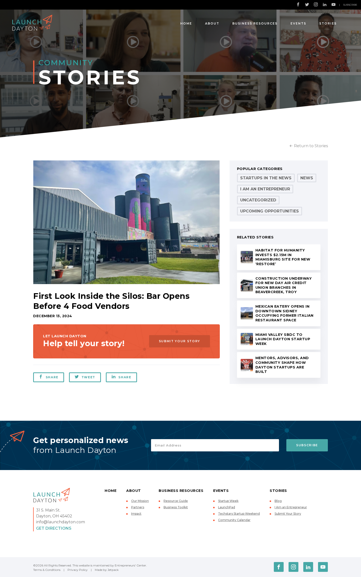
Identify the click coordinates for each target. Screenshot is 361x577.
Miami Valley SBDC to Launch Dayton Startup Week (282, 339)
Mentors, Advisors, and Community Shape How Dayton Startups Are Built (282, 365)
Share (52, 377)
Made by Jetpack (107, 570)
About (212, 23)
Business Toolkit (176, 507)
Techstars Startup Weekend (239, 513)
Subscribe (350, 4)
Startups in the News (266, 178)
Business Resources (255, 23)
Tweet (88, 377)
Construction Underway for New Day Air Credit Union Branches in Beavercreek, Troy (283, 285)
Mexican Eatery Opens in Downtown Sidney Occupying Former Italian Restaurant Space (284, 313)
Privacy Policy (78, 570)
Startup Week (228, 501)
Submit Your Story (179, 341)
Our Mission (140, 501)
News (306, 178)
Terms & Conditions (46, 570)
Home (186, 23)
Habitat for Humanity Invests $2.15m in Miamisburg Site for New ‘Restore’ (282, 257)
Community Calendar (234, 520)
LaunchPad (226, 507)
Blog (278, 501)
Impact (136, 513)
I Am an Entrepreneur (265, 189)
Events (298, 23)
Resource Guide (176, 501)
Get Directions (53, 528)
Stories (328, 23)
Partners (137, 507)
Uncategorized (258, 200)
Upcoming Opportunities (269, 211)
